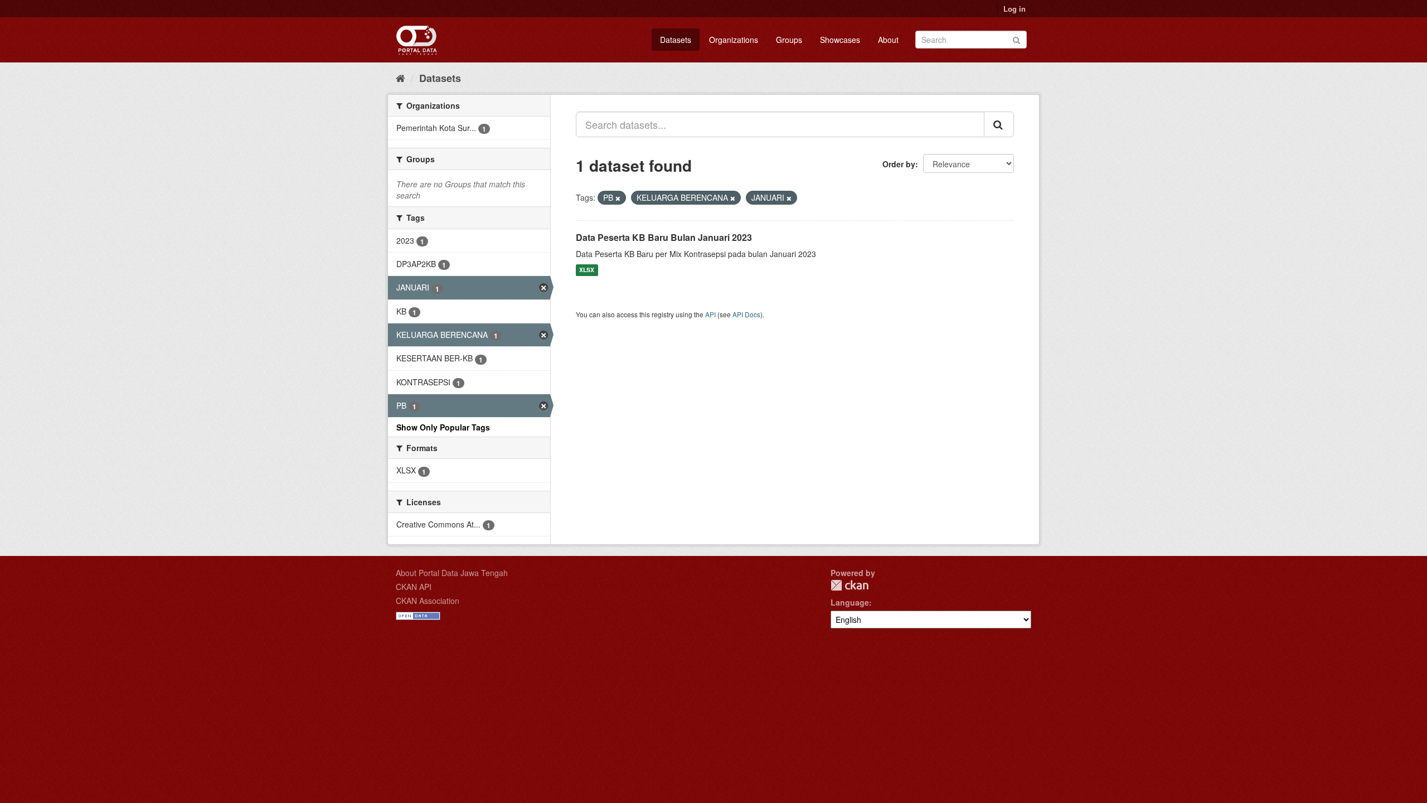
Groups (789, 39)
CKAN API (413, 586)
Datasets (675, 39)
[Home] (400, 77)
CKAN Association (427, 600)
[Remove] (617, 198)
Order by (898, 164)
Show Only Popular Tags (443, 427)
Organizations (733, 39)
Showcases (840, 39)
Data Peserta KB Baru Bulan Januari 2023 (664, 237)
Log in (1014, 8)
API (710, 314)
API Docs (746, 314)
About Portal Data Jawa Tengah (452, 572)
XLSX (586, 270)
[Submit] (1016, 38)
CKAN (849, 585)
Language (850, 602)
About (888, 39)
